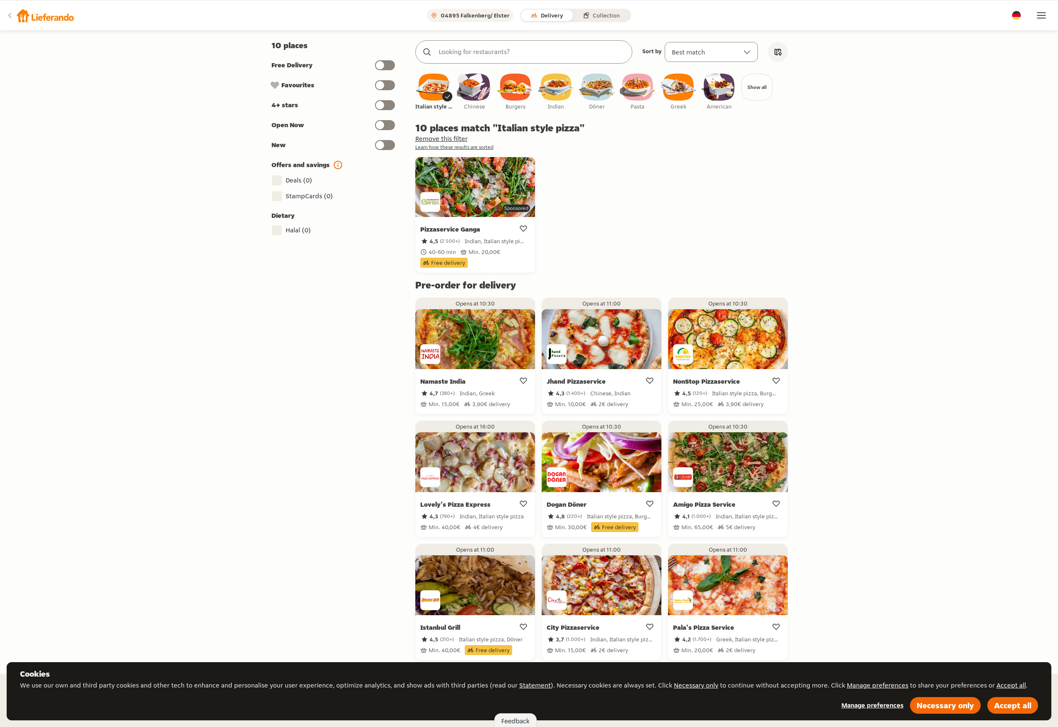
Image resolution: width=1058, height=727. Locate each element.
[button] (40, 15)
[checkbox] (434, 92)
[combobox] (532, 52)
